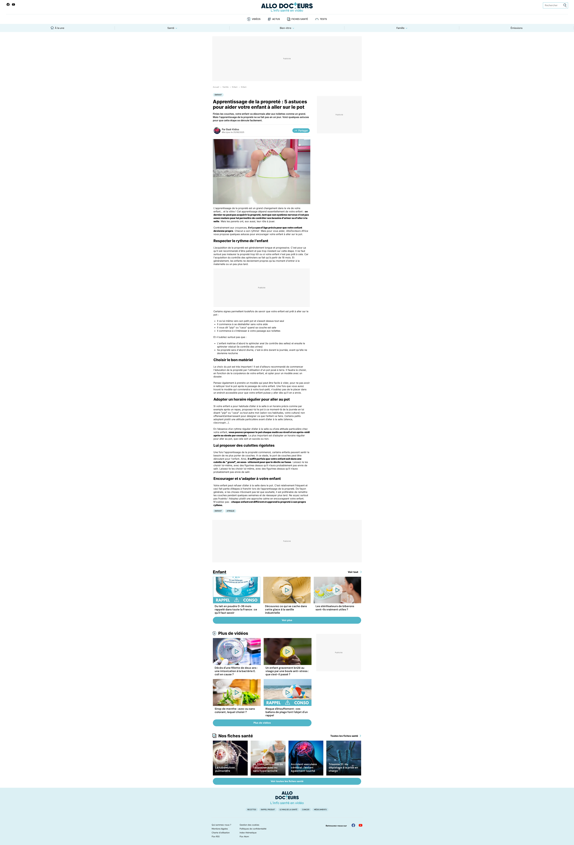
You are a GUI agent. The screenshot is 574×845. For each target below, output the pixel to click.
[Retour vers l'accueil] (287, 7)
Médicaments (320, 809)
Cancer (305, 809)
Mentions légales (220, 828)
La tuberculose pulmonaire (225, 769)
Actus (276, 19)
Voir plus (287, 620)
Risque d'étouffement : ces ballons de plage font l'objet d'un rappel (286, 712)
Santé (170, 28)
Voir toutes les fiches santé (287, 781)
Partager (303, 130)
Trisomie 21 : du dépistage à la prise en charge (343, 767)
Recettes (251, 809)
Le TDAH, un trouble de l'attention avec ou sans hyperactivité (268, 767)
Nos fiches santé (235, 735)
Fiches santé (299, 19)
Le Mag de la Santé (288, 809)
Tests (323, 19)
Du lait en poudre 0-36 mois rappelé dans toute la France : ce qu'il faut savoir (236, 609)
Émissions (517, 28)
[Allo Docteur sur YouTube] (360, 825)
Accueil (216, 87)
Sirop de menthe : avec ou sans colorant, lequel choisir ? (235, 710)
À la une (59, 28)
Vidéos (256, 19)
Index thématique (248, 832)
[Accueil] (287, 797)
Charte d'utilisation (221, 832)
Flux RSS (216, 836)
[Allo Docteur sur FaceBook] (8, 4)
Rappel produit (268, 809)
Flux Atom (244, 836)
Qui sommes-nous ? (221, 824)
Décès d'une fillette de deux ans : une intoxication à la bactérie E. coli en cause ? (236, 671)
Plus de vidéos (233, 633)
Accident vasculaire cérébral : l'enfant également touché (304, 767)
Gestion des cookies (249, 824)
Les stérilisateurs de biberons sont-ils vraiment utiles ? (335, 607)
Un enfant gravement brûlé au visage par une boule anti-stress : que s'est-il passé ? (287, 671)
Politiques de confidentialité (253, 828)
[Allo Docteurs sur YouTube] (13, 4)
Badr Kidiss (232, 129)
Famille (400, 28)
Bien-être (285, 28)
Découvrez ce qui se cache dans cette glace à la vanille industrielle (286, 609)
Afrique (230, 511)
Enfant (235, 87)
